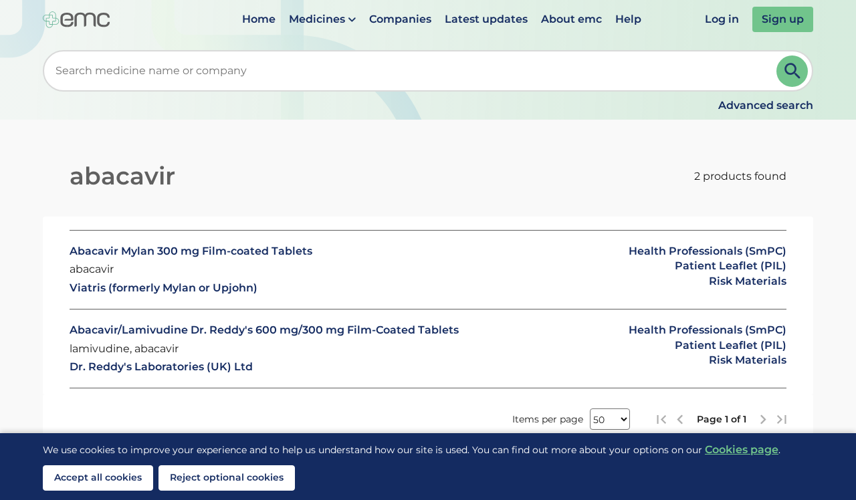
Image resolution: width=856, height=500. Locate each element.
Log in (722, 19)
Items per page (547, 419)
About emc (571, 19)
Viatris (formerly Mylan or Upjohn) (163, 287)
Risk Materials (747, 281)
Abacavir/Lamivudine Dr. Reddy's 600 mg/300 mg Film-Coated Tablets (264, 330)
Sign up (783, 19)
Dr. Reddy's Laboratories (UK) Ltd (161, 366)
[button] (322, 19)
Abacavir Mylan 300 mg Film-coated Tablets (191, 251)
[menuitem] (258, 19)
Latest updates (486, 19)
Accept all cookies (98, 477)
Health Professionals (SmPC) (707, 251)
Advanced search (765, 105)
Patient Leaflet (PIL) (730, 265)
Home (259, 19)
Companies (400, 19)
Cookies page (741, 449)
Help (628, 19)
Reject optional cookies (227, 477)
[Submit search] (792, 71)
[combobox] (412, 71)
